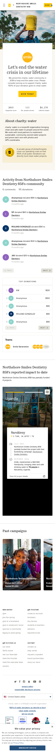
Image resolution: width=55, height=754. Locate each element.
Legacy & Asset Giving (12, 632)
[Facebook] (19, 682)
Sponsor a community (12, 629)
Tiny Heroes (32, 621)
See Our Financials (10, 654)
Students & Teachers (36, 625)
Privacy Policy (18, 743)
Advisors (31, 629)
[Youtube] (34, 682)
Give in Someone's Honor (13, 625)
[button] (27, 747)
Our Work (6, 646)
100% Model (8, 650)
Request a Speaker (35, 654)
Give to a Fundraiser (11, 621)
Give (4, 613)
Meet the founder (10, 658)
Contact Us (32, 646)
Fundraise (31, 617)
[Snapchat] (29, 682)
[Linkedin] (40, 681)
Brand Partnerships (36, 658)
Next (45, 270)
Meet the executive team (13, 662)
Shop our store (34, 662)
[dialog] (27, 739)
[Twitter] (15, 682)
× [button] (52, 727)
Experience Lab (34, 632)
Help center (32, 650)
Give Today (27, 94)
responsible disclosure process (27, 689)
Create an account (35, 613)
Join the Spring (9, 617)
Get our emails (28, 713)
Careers (6, 666)
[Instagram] (24, 682)
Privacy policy (27, 686)
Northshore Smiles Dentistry (24, 229)
